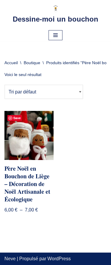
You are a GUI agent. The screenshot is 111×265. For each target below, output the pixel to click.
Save (17, 118)
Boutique (32, 62)
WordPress (59, 258)
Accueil (11, 62)
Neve (10, 258)
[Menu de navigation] (55, 35)
